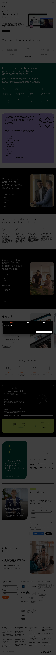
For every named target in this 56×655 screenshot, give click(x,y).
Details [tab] (28, 322)
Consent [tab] (11, 322)
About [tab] (44, 322)
